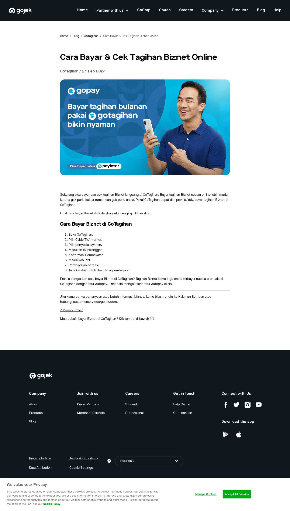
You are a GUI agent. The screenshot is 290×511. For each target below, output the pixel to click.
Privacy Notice (40, 458)
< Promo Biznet (71, 310)
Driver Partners (88, 404)
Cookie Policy (51, 504)
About (33, 404)
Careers (186, 10)
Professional (134, 412)
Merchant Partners (91, 412)
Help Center (182, 404)
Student (131, 404)
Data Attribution (40, 467)
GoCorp (144, 10)
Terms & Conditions (83, 458)
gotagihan (91, 36)
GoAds (165, 10)
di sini (168, 284)
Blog (261, 10)
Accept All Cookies (237, 494)
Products (240, 10)
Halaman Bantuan (191, 296)
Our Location (182, 412)
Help (277, 10)
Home (82, 10)
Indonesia (127, 461)
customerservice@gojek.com (95, 301)
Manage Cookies (206, 494)
